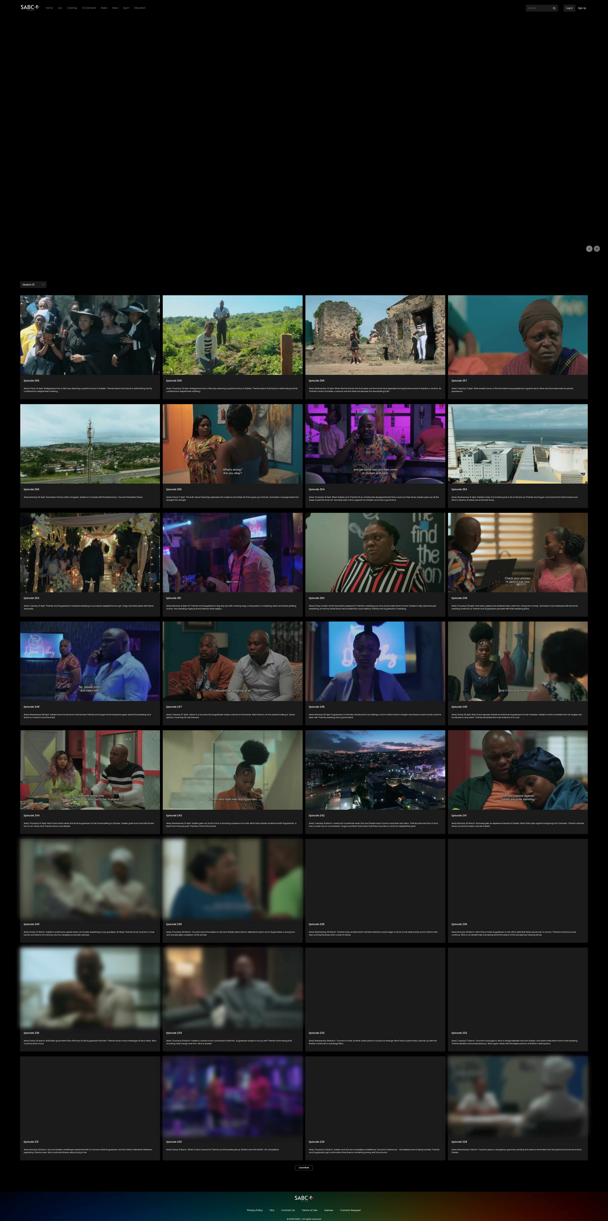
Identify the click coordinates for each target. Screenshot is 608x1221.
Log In (569, 8)
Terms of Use (309, 1210)
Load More (304, 1167)
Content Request (350, 1210)
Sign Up (582, 8)
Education (140, 7)
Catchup (72, 7)
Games (328, 1210)
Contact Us (288, 1210)
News (115, 7)
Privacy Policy (255, 1210)
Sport (126, 7)
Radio (104, 7)
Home (49, 7)
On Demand (89, 7)
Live (60, 7)
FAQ (272, 1210)
